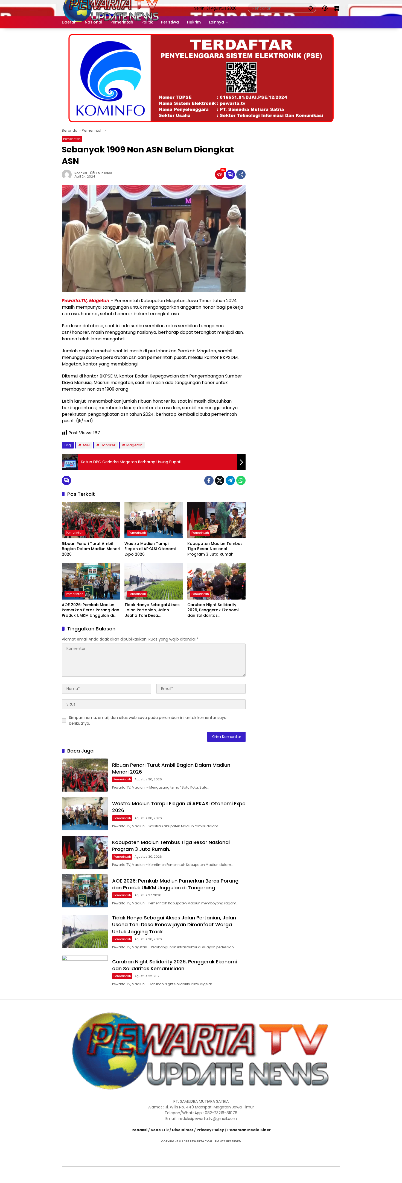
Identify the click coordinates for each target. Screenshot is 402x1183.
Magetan (134, 445)
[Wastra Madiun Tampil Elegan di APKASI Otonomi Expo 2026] (153, 520)
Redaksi (80, 173)
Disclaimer (182, 1129)
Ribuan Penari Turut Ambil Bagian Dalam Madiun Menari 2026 (91, 549)
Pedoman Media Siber (249, 1129)
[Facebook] (209, 480)
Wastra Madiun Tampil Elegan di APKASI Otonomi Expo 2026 (150, 549)
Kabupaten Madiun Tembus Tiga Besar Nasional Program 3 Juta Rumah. (215, 549)
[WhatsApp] (241, 480)
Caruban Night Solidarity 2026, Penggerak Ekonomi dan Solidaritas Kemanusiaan (212, 610)
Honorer (108, 445)
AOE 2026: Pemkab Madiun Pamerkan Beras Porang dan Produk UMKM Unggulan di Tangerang (90, 610)
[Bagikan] (241, 174)
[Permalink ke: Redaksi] (68, 174)
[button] (310, 8)
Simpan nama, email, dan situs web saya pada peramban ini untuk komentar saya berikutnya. (147, 720)
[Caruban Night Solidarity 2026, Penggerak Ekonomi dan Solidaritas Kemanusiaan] (216, 581)
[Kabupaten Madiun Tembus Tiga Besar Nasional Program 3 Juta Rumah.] (216, 520)
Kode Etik (160, 1129)
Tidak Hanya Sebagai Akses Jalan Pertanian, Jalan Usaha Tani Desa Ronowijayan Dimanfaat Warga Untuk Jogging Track (152, 610)
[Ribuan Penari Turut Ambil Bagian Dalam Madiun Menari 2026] (91, 520)
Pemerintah (72, 139)
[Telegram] (230, 480)
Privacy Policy (210, 1129)
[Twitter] (219, 480)
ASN (86, 445)
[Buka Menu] (337, 8)
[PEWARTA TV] (111, 8)
